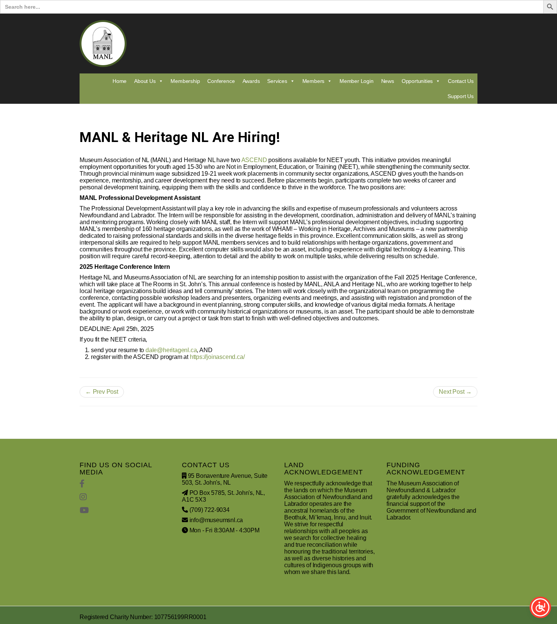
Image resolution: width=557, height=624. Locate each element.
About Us (144, 81)
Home (120, 81)
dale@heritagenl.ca (171, 350)
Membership (185, 81)
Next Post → (455, 391)
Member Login (357, 81)
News (387, 81)
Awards (251, 81)
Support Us (460, 96)
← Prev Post (101, 391)
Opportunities (417, 81)
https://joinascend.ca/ (217, 357)
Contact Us (461, 81)
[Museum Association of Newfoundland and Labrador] (103, 43)
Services (277, 81)
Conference (221, 81)
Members (313, 81)
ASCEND (254, 160)
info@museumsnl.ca (216, 520)
